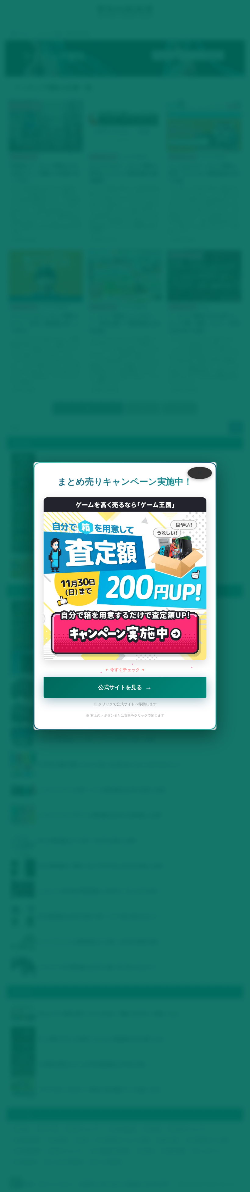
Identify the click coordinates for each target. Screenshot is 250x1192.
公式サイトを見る (125, 686)
